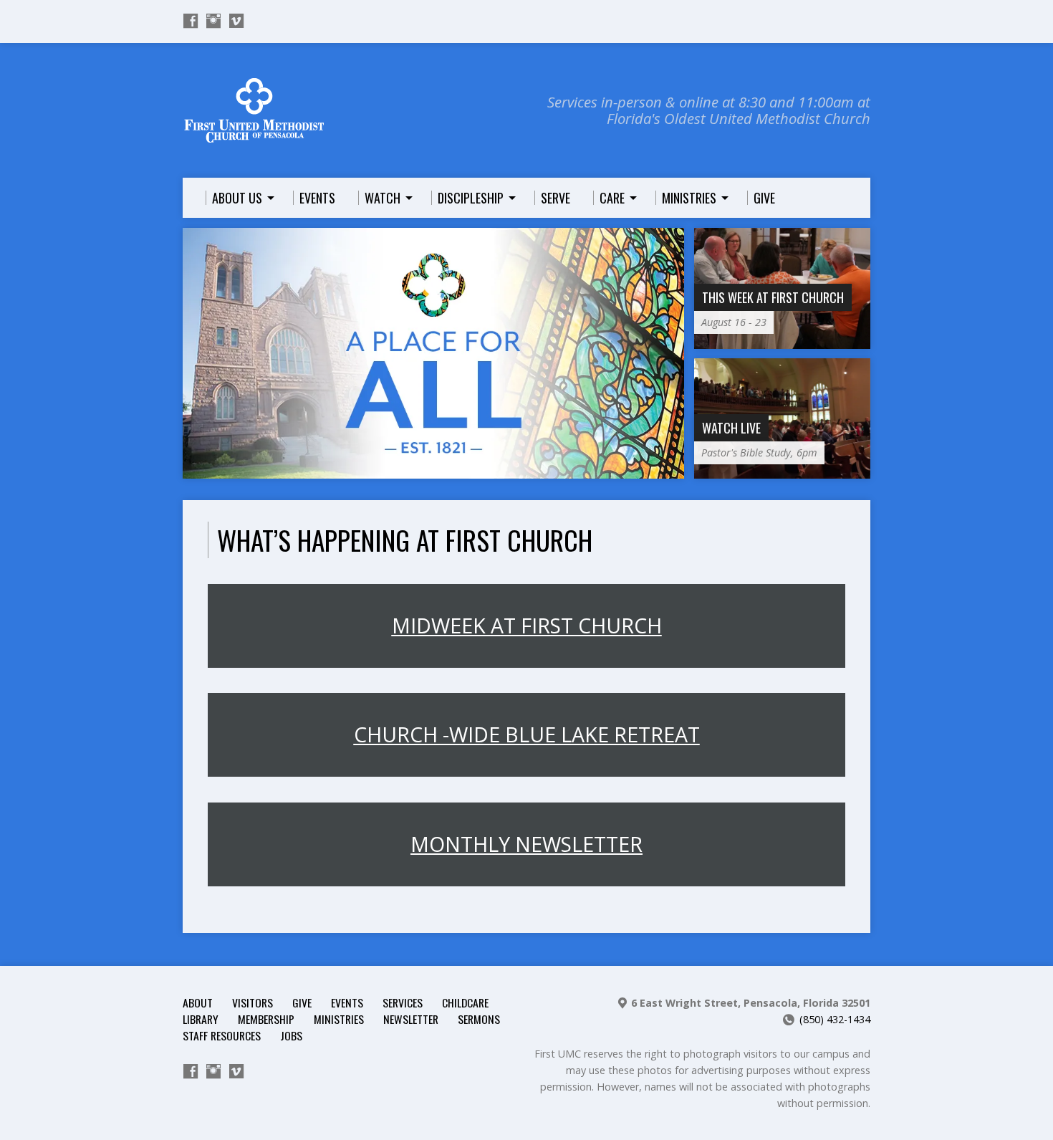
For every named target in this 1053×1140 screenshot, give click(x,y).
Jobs (291, 1035)
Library (200, 1019)
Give (302, 1002)
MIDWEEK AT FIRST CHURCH (527, 625)
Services (403, 1002)
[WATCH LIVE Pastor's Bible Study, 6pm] (782, 470)
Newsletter (410, 1019)
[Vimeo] (236, 21)
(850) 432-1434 (834, 1019)
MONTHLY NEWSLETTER (526, 844)
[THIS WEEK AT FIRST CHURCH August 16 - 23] (782, 340)
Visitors (252, 1002)
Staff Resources (222, 1035)
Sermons (479, 1019)
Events (347, 1002)
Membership (266, 1019)
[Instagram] (213, 21)
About (198, 1002)
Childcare (465, 1002)
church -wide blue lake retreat (527, 734)
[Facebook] (190, 21)
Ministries (339, 1019)
